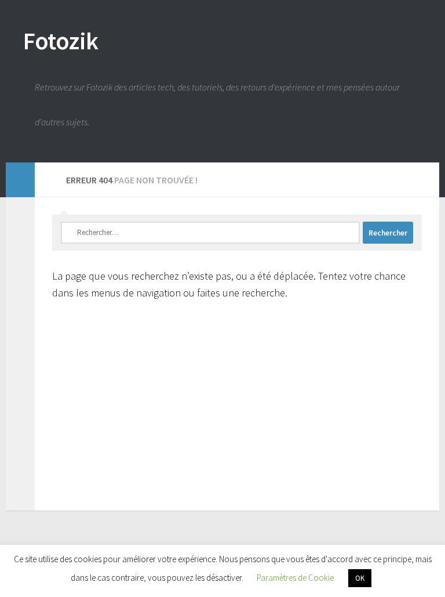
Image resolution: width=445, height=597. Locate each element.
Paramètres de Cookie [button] (295, 577)
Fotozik (61, 41)
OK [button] (359, 578)
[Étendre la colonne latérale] (20, 179)
